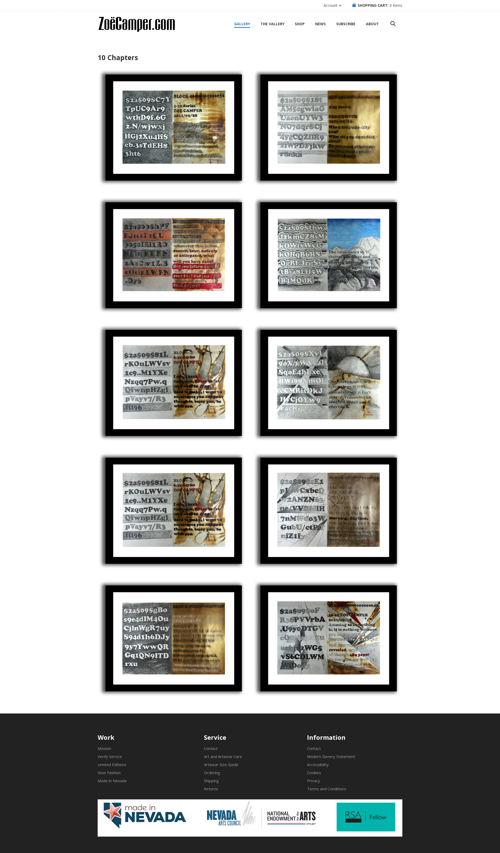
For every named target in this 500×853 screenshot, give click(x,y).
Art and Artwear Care (223, 756)
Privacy (313, 780)
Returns (211, 788)
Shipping (211, 780)
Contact (211, 748)
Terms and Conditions (326, 788)
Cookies (314, 772)
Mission (104, 748)
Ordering (212, 772)
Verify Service (110, 756)
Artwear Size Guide (221, 764)
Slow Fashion (109, 772)
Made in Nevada (112, 780)
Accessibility (318, 764)
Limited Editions (112, 764)
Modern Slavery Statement (331, 756)
